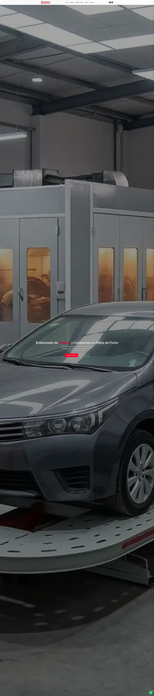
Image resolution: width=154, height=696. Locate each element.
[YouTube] (112, 2)
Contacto (92, 2)
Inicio (67, 2)
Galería (86, 2)
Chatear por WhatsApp (144, 687)
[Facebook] (110, 2)
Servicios (72, 2)
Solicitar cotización (71, 355)
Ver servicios (84, 355)
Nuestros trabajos (79, 2)
